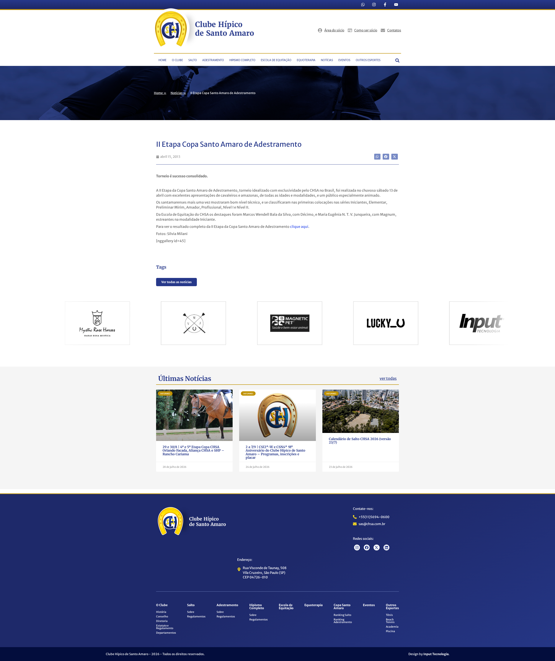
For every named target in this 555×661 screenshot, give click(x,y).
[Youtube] (396, 4)
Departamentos (166, 632)
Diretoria (162, 621)
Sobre (190, 612)
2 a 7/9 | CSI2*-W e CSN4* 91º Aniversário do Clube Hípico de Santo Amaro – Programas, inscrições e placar (275, 452)
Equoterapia (306, 60)
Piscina (390, 631)
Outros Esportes (368, 60)
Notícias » (178, 93)
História (161, 612)
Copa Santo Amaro (342, 606)
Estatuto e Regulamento (164, 627)
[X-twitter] (376, 547)
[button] (397, 60)
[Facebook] (367, 547)
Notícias (327, 60)
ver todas (388, 378)
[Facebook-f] (385, 4)
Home (162, 60)
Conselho (162, 616)
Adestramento (213, 60)
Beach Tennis (390, 621)
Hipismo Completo (242, 60)
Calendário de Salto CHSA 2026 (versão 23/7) (360, 441)
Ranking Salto (342, 615)
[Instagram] (374, 4)
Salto (192, 60)
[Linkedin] (386, 547)
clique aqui (299, 226)
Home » (160, 93)
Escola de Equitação (276, 60)
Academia (392, 626)
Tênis (389, 615)
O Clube (177, 60)
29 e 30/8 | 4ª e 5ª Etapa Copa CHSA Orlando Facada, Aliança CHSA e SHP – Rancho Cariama (193, 450)
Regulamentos (196, 616)
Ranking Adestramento (343, 621)
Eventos (344, 60)
